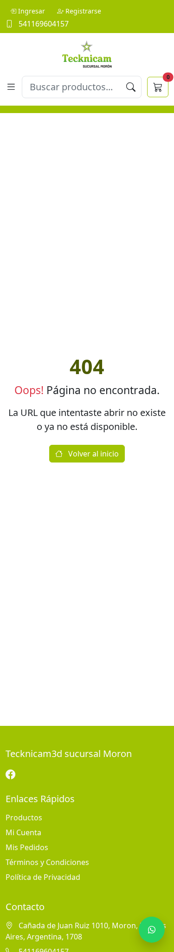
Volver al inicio (92, 454)
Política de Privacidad (43, 877)
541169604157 (43, 24)
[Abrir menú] (11, 86)
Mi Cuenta (23, 832)
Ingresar (31, 11)
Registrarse (83, 11)
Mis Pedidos (27, 847)
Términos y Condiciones (47, 862)
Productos (24, 817)
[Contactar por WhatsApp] (152, 930)
